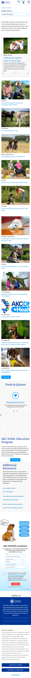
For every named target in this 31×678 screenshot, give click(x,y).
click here (20, 586)
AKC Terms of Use (17, 575)
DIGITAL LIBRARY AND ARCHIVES (12, 504)
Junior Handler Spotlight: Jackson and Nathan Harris (15, 267)
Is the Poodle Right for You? (9, 130)
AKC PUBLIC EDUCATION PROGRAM (13, 496)
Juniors (3, 264)
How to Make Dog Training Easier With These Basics (14, 209)
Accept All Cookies (15, 665)
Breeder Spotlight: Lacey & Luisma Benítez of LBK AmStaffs (14, 295)
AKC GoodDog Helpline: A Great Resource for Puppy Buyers (15, 371)
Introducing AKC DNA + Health (10, 316)
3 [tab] (17, 73)
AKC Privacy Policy (26, 589)
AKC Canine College (9, 488)
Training (4, 206)
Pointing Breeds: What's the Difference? (13, 156)
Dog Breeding (5, 292)
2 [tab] (15, 73)
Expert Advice (7, 55)
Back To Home (6, 8)
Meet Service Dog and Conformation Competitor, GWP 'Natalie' (12, 104)
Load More (6, 377)
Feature (3, 101)
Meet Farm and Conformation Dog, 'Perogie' (14, 182)
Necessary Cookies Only (15, 670)
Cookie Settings (15, 674)
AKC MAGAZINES (7, 491)
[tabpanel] (15, 55)
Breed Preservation (7, 154)
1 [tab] (14, 73)
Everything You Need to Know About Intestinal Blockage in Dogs (15, 239)
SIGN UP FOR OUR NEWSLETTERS (12, 508)
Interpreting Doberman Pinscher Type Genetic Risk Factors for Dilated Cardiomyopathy (15, 343)
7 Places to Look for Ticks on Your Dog (12, 59)
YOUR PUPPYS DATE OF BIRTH (11, 564)
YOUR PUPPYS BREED (9, 559)
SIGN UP (15, 584)
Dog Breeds (4, 128)
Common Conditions (7, 236)
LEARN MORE (15, 459)
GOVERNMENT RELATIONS (10, 500)
